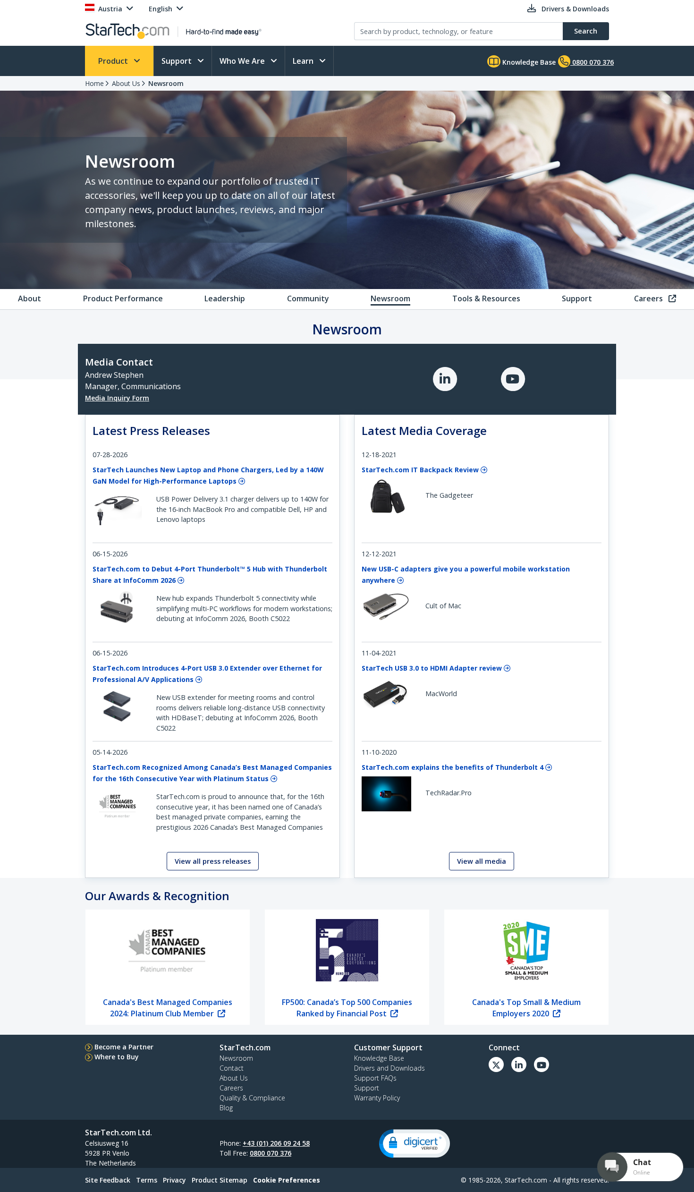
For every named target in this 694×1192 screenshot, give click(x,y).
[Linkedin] (518, 1064)
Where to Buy (116, 1056)
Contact (232, 1068)
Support (177, 61)
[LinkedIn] (448, 378)
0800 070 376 (270, 1153)
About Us (126, 83)
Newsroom (166, 83)
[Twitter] (496, 1064)
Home (94, 83)
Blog (226, 1107)
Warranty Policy (377, 1097)
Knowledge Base (528, 62)
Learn (304, 61)
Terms (146, 1179)
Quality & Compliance (252, 1097)
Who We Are (243, 61)
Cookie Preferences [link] (286, 1179)
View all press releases (213, 861)
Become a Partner (123, 1046)
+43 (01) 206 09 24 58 (276, 1143)
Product (114, 61)
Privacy (174, 1179)
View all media (481, 861)
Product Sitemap (219, 1179)
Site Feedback (107, 1179)
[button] (414, 1143)
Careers (231, 1087)
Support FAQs (375, 1077)
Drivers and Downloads (389, 1068)
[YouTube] (515, 378)
